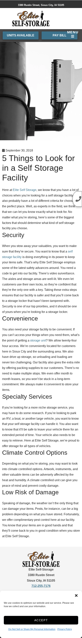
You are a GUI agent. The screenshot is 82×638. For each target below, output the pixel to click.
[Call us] (77, 199)
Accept (41, 620)
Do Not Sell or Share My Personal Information (31, 629)
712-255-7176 (41, 586)
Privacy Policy (64, 629)
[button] (76, 595)
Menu (72, 32)
